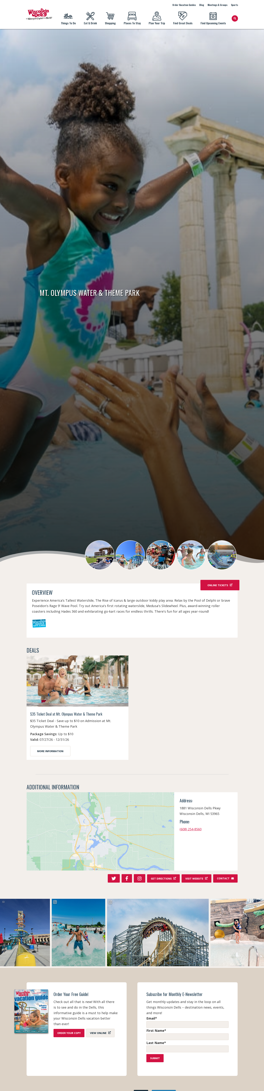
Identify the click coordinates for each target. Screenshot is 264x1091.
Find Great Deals (183, 23)
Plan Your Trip (157, 23)
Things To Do (68, 23)
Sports (234, 5)
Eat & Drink (90, 23)
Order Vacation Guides (184, 5)
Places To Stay (132, 23)
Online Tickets (217, 585)
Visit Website (194, 878)
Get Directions (161, 878)
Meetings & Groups (217, 5)
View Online (98, 1033)
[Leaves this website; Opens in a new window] (100, 831)
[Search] (235, 18)
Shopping (110, 23)
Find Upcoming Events (213, 23)
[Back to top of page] (256, 1082)
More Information (50, 751)
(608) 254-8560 (191, 829)
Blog (201, 5)
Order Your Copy (69, 1033)
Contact (223, 878)
